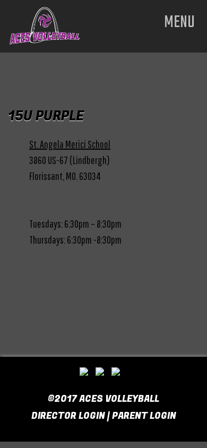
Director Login (68, 416)
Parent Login (144, 416)
